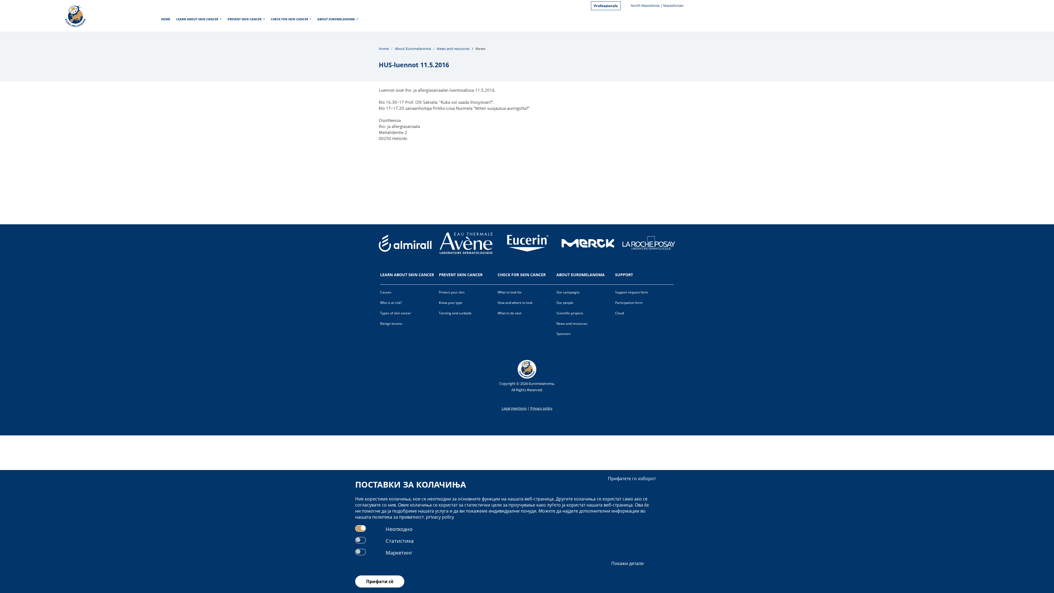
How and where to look (515, 302)
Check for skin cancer (289, 19)
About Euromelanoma (336, 19)
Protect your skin (451, 292)
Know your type (450, 302)
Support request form (631, 292)
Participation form (629, 302)
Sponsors (563, 333)
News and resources (453, 48)
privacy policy (440, 517)
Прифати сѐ (379, 581)
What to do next (510, 313)
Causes (385, 292)
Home (165, 19)
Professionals (606, 5)
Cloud (619, 313)
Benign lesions (391, 323)
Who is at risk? (391, 302)
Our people (564, 302)
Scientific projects (569, 313)
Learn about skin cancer (197, 19)
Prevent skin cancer (245, 19)
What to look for (510, 292)
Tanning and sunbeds (455, 313)
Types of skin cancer (395, 313)
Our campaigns (568, 292)
